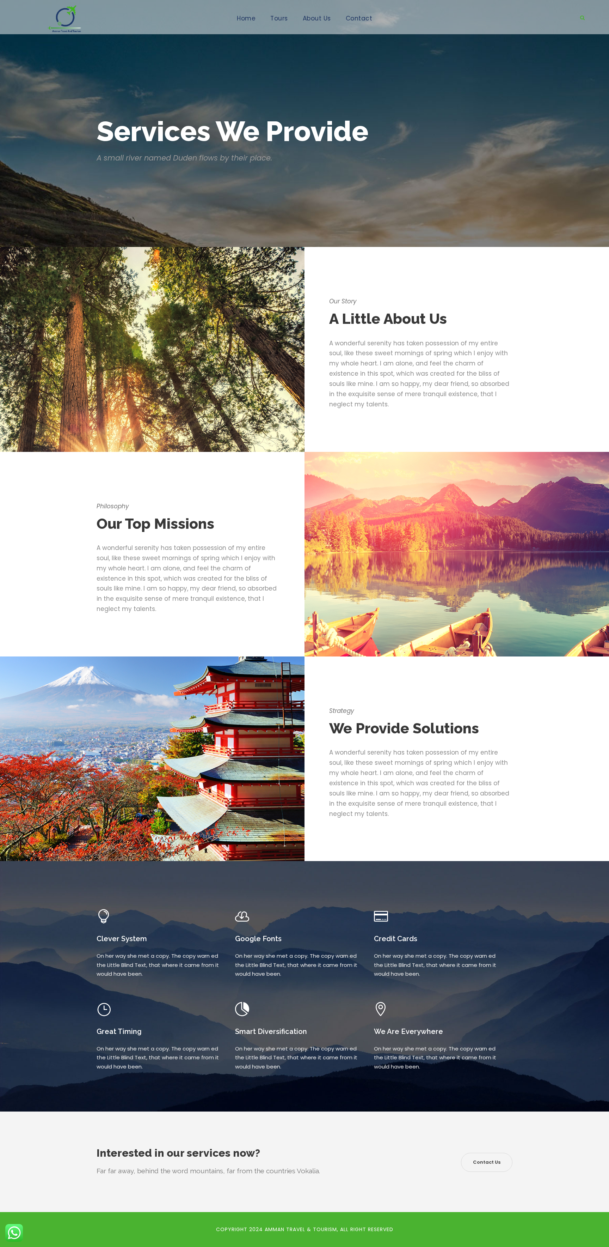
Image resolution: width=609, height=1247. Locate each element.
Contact (359, 18)
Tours (279, 18)
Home (246, 18)
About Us (317, 18)
